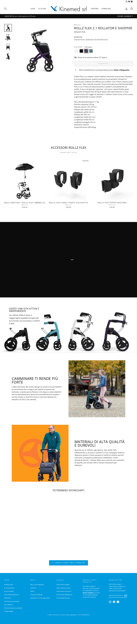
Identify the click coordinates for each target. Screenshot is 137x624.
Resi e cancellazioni (37, 584)
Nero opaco (81, 51)
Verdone (91, 51)
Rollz (77, 25)
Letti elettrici (8, 605)
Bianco (77, 51)
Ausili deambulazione (11, 595)
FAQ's (32, 591)
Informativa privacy (63, 588)
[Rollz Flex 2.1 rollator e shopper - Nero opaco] (18, 541)
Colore (83, 47)
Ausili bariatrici (9, 588)
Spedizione (89, 40)
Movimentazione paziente (13, 608)
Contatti (33, 588)
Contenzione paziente (11, 601)
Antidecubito (8, 584)
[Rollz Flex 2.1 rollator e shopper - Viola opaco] (21, 541)
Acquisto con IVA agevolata (40, 598)
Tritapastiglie (8, 611)
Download (106, 9)
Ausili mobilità (9, 591)
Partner (94, 9)
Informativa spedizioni (64, 595)
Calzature (7, 598)
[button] (14, 535)
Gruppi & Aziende (36, 595)
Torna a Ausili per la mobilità (69, 562)
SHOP (33, 9)
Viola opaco (86, 51)
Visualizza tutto (68, 152)
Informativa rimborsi (63, 591)
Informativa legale (63, 584)
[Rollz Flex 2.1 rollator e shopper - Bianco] (15, 541)
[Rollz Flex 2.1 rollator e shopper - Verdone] (23, 541)
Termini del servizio (63, 598)
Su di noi (42, 9)
